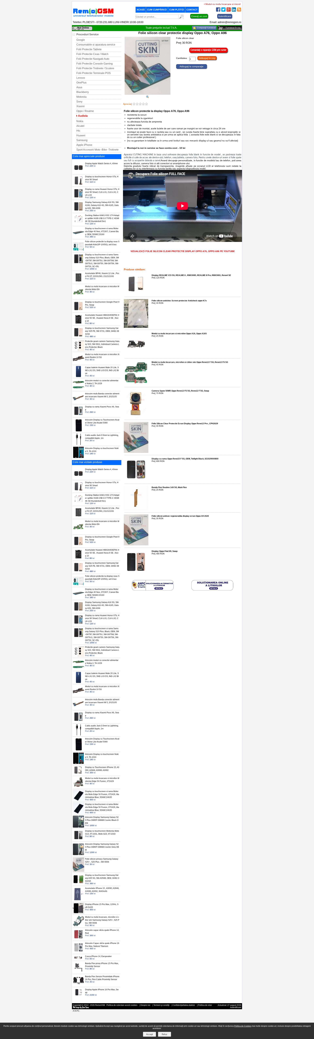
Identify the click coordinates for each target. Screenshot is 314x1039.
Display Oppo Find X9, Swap (164, 551)
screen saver (147, 263)
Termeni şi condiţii (161, 1005)
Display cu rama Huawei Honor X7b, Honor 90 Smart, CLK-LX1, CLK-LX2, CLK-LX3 (102, 192)
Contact (192, 9)
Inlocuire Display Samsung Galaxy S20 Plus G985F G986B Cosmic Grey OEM (102, 847)
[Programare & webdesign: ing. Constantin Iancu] (81, 1008)
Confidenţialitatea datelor (184, 1005)
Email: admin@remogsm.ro (225, 22)
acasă (141, 9)
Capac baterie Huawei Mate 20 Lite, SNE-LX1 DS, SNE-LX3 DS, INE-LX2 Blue (102, 370)
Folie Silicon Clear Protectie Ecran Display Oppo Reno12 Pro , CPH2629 (185, 423)
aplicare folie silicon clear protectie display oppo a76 (202, 263)
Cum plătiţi (176, 9)
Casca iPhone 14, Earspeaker (98, 956)
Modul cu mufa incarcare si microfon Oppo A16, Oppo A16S (179, 333)
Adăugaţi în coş (207, 58)
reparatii (142, 265)
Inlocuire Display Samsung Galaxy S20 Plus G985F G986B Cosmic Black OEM (102, 820)
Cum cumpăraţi (157, 9)
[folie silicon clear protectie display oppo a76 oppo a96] (147, 97)
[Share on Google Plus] (229, 10)
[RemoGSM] (93, 16)
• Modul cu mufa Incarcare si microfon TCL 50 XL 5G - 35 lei (221, 4)
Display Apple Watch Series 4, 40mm (101, 163)
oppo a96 (172, 263)
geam (133, 265)
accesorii (135, 263)
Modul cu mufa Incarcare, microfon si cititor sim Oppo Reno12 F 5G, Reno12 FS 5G (190, 362)
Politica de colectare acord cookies (121, 1005)
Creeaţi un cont (199, 16)
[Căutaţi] (181, 18)
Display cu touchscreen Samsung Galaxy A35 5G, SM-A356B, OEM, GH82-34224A (102, 878)
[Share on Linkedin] (234, 10)
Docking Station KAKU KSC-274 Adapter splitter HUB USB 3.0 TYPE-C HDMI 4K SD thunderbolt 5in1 (102, 218)
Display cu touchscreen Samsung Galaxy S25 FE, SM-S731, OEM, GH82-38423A (102, 331)
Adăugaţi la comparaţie (191, 66)
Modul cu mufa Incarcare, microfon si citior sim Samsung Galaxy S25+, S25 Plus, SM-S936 (102, 920)
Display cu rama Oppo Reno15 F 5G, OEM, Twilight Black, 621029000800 (185, 459)
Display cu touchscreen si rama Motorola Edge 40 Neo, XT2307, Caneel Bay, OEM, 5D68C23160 (102, 231)
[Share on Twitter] (223, 10)
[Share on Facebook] (218, 10)
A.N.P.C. (76, 1011)
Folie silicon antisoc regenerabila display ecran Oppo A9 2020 (180, 516)
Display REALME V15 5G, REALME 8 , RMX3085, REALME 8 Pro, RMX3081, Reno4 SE (191, 275)
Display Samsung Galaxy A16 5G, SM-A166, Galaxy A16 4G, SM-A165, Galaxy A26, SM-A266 (102, 205)
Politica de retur (205, 1005)
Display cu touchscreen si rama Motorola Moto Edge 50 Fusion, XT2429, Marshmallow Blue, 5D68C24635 (102, 794)
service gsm (160, 263)
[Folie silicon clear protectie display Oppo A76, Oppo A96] (147, 93)
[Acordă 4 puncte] (143, 104)
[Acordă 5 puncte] (146, 104)
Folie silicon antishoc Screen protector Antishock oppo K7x (179, 301)
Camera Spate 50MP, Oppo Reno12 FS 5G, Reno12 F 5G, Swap (180, 391)
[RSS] (239, 10)
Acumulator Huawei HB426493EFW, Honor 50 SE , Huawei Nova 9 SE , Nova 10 (102, 318)
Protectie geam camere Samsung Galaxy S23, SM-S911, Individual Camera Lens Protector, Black (102, 344)
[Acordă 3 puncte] (140, 104)
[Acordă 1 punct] (134, 104)
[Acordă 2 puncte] (137, 104)
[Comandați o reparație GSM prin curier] (208, 53)
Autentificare (224, 16)
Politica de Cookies (242, 1026)
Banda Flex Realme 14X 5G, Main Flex (169, 487)
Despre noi (145, 1005)
